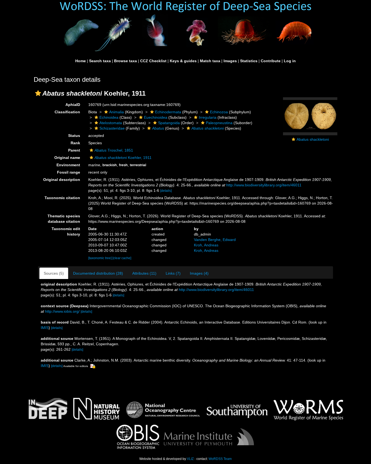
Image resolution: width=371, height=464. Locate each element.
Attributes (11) (144, 273)
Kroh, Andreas (206, 245)
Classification (67, 112)
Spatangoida (169, 123)
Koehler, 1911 (123, 157)
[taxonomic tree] (100, 258)
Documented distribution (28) (98, 273)
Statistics (248, 61)
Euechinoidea (155, 117)
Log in (290, 61)
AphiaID (72, 104)
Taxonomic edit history (66, 231)
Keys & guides (183, 61)
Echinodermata (168, 112)
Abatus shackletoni (313, 139)
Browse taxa (125, 61)
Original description (61, 179)
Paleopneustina (219, 123)
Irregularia (207, 117)
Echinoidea (108, 117)
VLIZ (190, 459)
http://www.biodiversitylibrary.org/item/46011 (263, 185)
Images (230, 61)
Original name (67, 157)
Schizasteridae (112, 128)
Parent (74, 150)
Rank (75, 143)
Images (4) (199, 273)
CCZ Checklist (153, 61)
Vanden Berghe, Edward (215, 239)
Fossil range (68, 172)
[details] (166, 191)
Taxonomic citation (62, 198)
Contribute (271, 61)
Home (80, 61)
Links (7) (173, 273)
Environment (68, 165)
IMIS (45, 327)
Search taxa (100, 61)
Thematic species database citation (64, 219)
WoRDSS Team (220, 459)
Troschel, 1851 (114, 150)
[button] (38, 93)
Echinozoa (219, 112)
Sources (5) (54, 273)
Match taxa (210, 61)
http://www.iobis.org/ (62, 311)
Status (74, 135)
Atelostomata (110, 123)
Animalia (116, 112)
